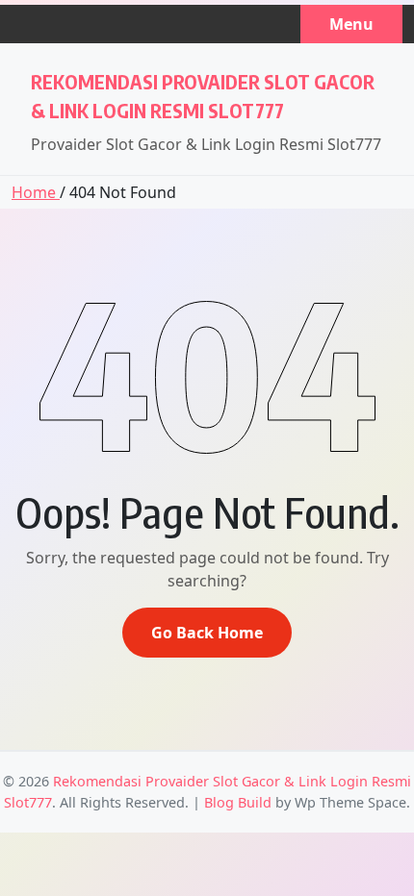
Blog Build (238, 802)
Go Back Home (207, 632)
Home (36, 192)
